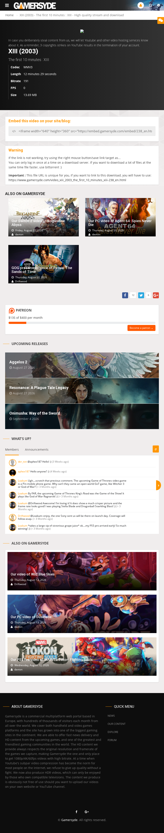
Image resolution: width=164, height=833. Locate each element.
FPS (13, 88)
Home (9, 15)
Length (16, 74)
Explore (113, 732)
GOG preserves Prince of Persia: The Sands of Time (42, 270)
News (111, 716)
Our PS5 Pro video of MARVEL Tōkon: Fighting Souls (52, 660)
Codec (15, 67)
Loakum (22, 480)
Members (12, 449)
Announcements (36, 449)
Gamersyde (69, 820)
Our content (117, 724)
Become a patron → (141, 328)
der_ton (22, 461)
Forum (112, 740)
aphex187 (24, 471)
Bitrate (16, 81)
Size (13, 95)
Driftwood (24, 516)
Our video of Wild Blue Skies (33, 574)
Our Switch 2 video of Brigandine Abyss (38, 223)
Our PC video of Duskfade (31, 617)
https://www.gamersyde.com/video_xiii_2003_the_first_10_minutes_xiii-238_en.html (67, 180)
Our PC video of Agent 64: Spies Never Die (120, 223)
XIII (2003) (23, 51)
